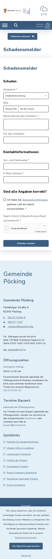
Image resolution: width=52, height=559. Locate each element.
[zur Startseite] (16, 10)
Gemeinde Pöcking (17, 278)
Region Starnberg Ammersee (22, 472)
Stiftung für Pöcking (17, 460)
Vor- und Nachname (16, 160)
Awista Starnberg (16, 485)
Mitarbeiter (31, 418)
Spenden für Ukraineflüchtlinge (23, 441)
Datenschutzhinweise (35, 200)
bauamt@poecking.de (14, 425)
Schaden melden (26, 243)
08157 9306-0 (17, 317)
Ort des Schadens (13, 133)
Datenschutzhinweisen (26, 537)
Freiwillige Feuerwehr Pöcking (22, 478)
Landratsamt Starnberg (19, 454)
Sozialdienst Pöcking (17, 466)
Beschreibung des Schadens (21, 116)
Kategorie (10, 89)
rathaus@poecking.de (21, 326)
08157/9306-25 (12, 390)
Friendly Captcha (40, 231)
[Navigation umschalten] (5, 25)
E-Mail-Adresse (13, 173)
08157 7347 (15, 322)
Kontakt (26, 505)
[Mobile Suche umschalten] (16, 25)
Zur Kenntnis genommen (26, 546)
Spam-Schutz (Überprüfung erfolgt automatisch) (24, 218)
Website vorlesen (21, 36)
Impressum (26, 555)
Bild (5, 102)
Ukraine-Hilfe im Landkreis (20, 448)
